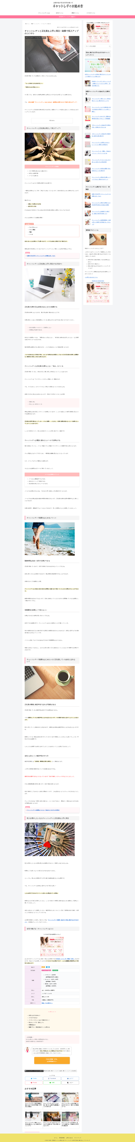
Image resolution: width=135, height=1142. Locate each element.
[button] (109, 46)
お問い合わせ (69, 1137)
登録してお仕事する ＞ (47, 1003)
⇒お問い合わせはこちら (91, 277)
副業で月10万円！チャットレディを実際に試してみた (41, 255)
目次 (50, 120)
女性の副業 (47, 1070)
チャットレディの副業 (57, 1070)
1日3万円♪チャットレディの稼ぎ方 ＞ (67, 16)
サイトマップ (77, 1137)
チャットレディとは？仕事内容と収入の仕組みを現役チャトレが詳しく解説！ (101, 109)
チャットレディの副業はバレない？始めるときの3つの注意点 (43, 810)
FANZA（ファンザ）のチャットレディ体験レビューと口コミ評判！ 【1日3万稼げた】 (101, 83)
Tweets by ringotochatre (98, 280)
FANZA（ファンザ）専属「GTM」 (65, 958)
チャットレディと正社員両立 (70, 1070)
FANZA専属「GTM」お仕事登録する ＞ (52, 1060)
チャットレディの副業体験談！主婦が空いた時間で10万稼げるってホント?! (101, 222)
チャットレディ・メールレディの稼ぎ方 (34, 1070)
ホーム (55, 1137)
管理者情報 (62, 1137)
